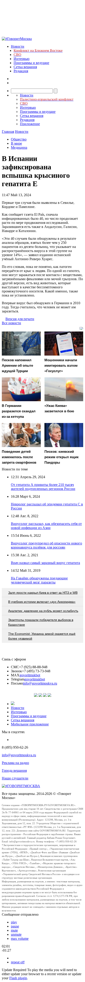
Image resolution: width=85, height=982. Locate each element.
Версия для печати (19, 319)
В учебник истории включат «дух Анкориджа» (41, 602)
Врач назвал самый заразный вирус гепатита (45, 563)
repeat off (17, 962)
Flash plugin (18, 978)
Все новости (11, 323)
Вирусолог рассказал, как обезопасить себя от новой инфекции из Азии (46, 526)
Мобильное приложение (30, 724)
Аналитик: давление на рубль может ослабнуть (43, 611)
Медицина (19, 147)
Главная (8, 132)
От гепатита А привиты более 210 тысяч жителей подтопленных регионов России (43, 487)
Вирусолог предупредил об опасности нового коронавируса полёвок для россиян (46, 545)
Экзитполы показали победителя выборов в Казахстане (40, 622)
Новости (17, 46)
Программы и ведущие (31, 63)
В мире (16, 143)
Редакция (21, 71)
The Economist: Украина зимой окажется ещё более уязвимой (41, 636)
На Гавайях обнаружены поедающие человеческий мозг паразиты (39, 580)
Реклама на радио (15, 763)
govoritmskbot (29, 675)
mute (14, 930)
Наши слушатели (15, 778)
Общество (19, 139)
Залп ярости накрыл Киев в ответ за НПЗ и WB (43, 592)
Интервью (21, 59)
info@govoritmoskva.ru (40, 683)
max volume (20, 938)
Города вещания (14, 770)
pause (15, 926)
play (14, 922)
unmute (16, 934)
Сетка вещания (25, 67)
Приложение (30, 124)
